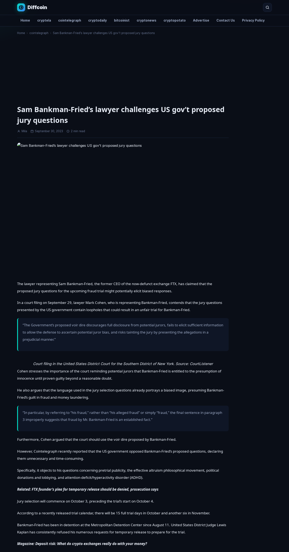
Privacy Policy (253, 20)
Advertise (201, 20)
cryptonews (146, 20)
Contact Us (225, 20)
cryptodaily (97, 20)
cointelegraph (69, 20)
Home (25, 20)
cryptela (44, 20)
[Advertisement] (123, 73)
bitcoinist (121, 20)
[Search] (267, 7)
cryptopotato (175, 20)
